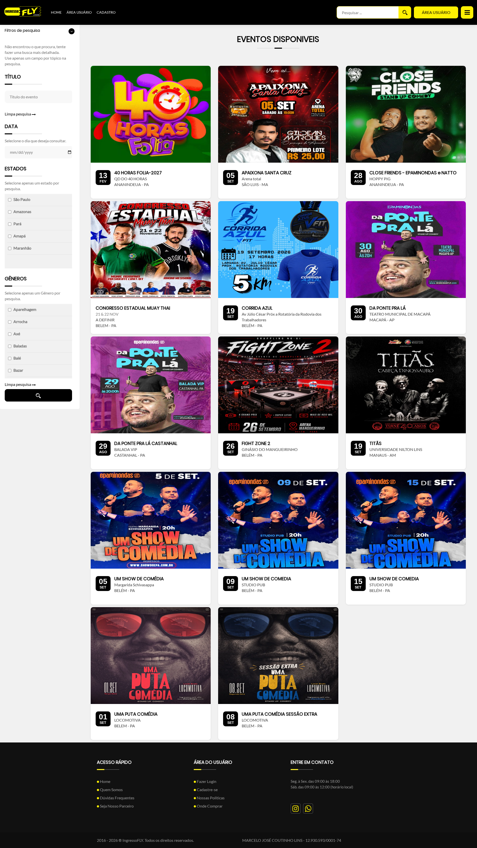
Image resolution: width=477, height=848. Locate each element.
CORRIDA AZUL (257, 308)
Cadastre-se (207, 789)
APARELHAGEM (24, 309)
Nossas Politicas (210, 797)
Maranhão (22, 248)
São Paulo (21, 199)
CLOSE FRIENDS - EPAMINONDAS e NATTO (413, 173)
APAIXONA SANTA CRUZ (266, 173)
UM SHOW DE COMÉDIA (139, 579)
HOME (56, 12)
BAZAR (18, 370)
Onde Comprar (209, 806)
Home (104, 781)
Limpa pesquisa (18, 113)
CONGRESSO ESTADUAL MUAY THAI (133, 308)
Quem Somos (111, 789)
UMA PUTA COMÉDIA (136, 714)
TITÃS (375, 443)
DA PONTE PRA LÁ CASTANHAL (145, 443)
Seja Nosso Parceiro (116, 806)
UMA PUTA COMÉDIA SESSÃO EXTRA (279, 714)
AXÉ (16, 333)
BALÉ (17, 358)
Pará (17, 223)
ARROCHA (20, 321)
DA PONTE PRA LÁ (387, 308)
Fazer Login (206, 781)
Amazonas (22, 211)
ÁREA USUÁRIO (79, 12)
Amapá (19, 235)
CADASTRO (106, 12)
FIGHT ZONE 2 (256, 443)
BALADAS (20, 345)
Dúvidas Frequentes (116, 797)
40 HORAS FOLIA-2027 (138, 173)
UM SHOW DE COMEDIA (266, 579)
